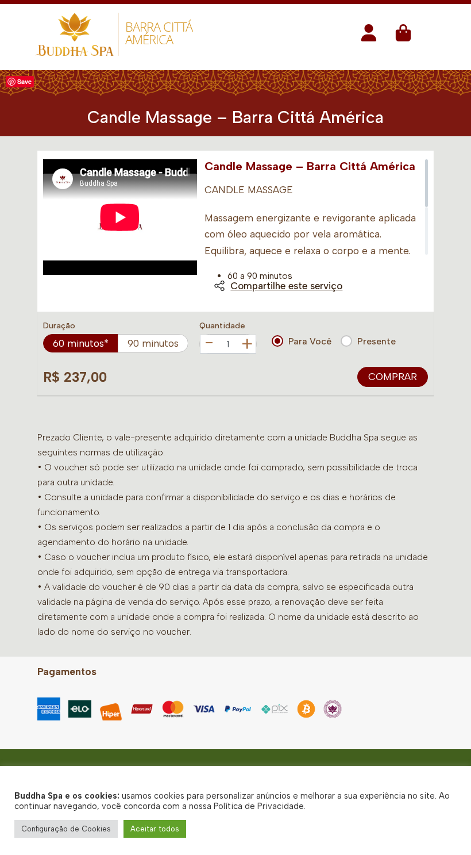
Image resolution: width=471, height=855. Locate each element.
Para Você (309, 341)
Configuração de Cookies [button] (66, 829)
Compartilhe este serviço (286, 286)
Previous (56, 231)
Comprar (392, 376)
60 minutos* (81, 343)
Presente (376, 341)
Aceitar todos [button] (154, 829)
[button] (368, 36)
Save (24, 81)
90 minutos (153, 343)
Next (184, 231)
